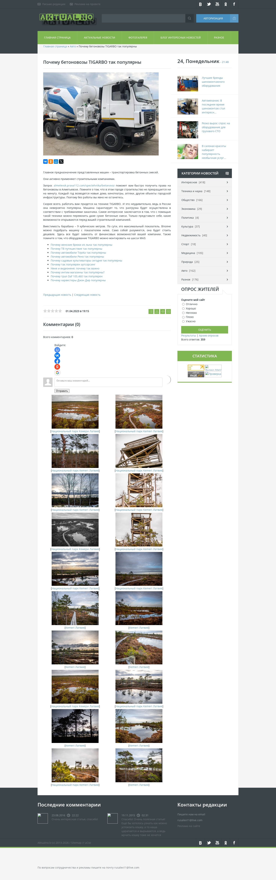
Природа (187, 262)
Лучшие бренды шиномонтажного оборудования (213, 81)
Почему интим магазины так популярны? (77, 272)
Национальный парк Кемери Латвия (75, 431)
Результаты (188, 335)
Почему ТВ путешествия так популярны (76, 248)
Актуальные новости (99, 37)
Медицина (188, 253)
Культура (187, 226)
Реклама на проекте (87, 4)
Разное (219, 37)
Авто (73, 46)
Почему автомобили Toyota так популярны (78, 252)
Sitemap (76, 842)
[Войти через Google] (57, 373)
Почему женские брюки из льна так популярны (81, 244)
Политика (187, 217)
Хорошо (191, 308)
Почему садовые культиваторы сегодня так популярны (86, 260)
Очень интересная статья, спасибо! (75, 819)
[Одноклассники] (50, 161)
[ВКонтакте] (45, 161)
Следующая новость (87, 294)
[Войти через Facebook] (57, 361)
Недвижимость (191, 235)
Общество (188, 200)
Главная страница (57, 37)
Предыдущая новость (57, 294)
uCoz (88, 842)
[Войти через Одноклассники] (166, 380)
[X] (61, 161)
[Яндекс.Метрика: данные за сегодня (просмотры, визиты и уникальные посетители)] (213, 368)
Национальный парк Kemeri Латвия (139, 431)
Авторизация (213, 18)
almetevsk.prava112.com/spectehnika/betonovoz (84, 185)
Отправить (62, 391)
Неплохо (191, 312)
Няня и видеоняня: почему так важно (75, 268)
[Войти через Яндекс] (57, 367)
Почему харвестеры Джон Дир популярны (78, 280)
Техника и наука (191, 191)
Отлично (191, 304)
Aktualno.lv (44, 842)
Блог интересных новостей (181, 37)
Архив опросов (208, 335)
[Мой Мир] (56, 161)
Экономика (188, 209)
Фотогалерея (137, 37)
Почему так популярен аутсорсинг (73, 264)
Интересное (189, 182)
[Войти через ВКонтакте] (57, 355)
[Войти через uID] (57, 350)
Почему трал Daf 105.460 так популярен (77, 276)
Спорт (185, 244)
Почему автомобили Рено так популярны (77, 256)
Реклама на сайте (188, 826)
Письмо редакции (53, 4)
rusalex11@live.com (126, 867)
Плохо (190, 317)
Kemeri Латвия (75, 627)
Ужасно (190, 321)
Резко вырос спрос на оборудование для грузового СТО (216, 127)
